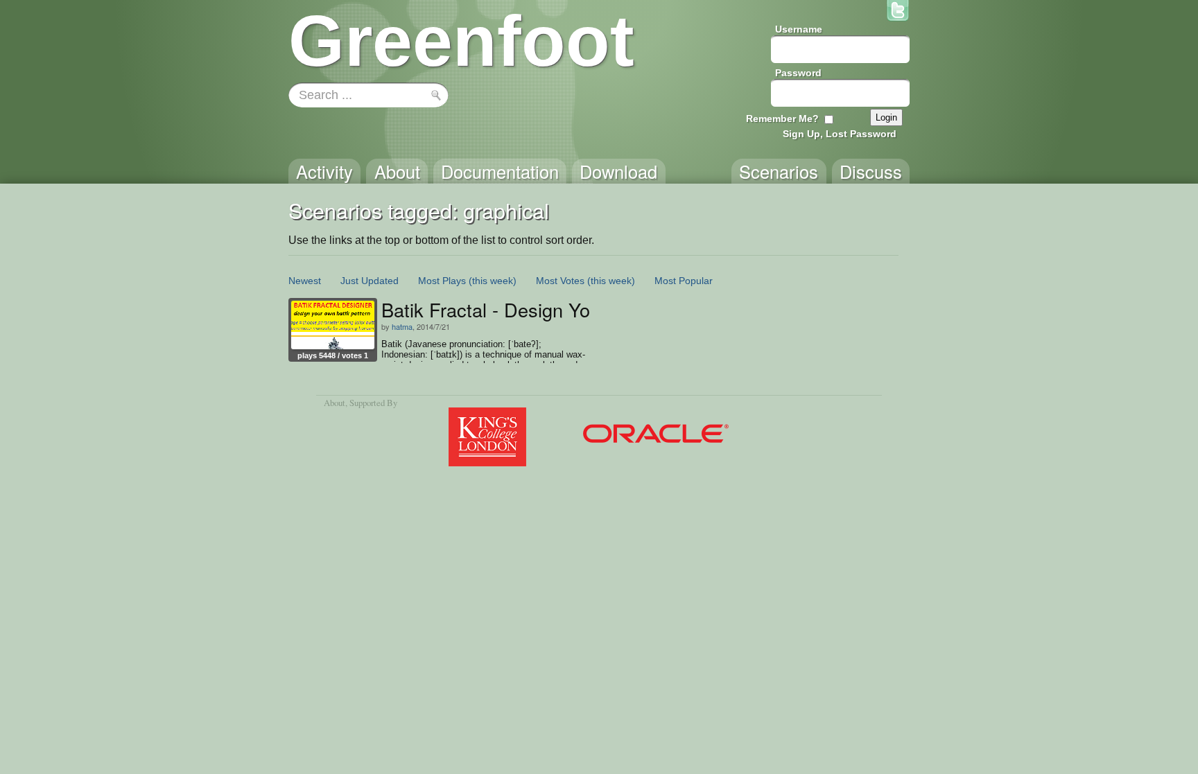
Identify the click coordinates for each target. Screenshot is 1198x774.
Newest (304, 280)
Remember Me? (782, 118)
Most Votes (560, 280)
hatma (402, 326)
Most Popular (683, 280)
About (334, 402)
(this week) (492, 280)
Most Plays (442, 280)
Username (798, 29)
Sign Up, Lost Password (839, 133)
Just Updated (369, 280)
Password (798, 72)
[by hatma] (332, 325)
